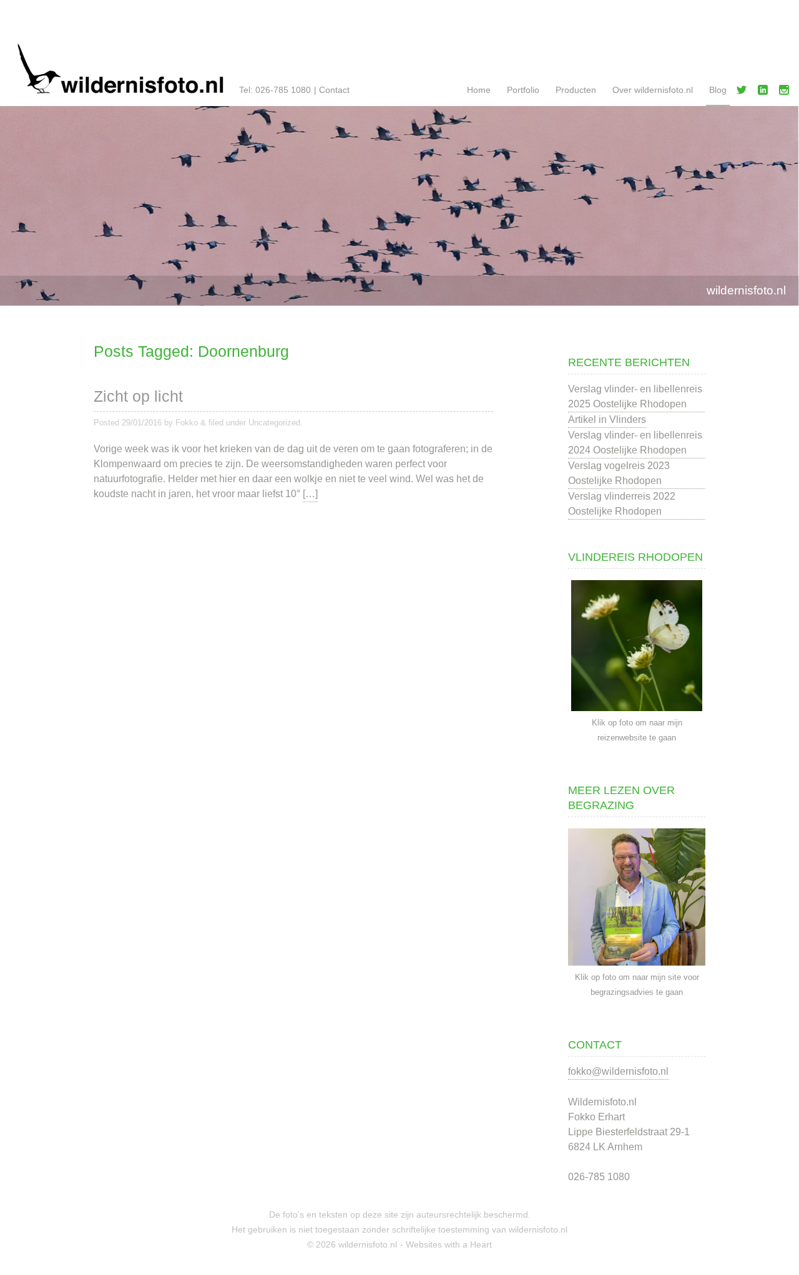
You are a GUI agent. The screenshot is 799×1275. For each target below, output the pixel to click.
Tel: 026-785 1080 (275, 90)
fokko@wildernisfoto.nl (618, 1071)
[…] (310, 493)
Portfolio (523, 90)
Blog (718, 90)
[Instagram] (786, 92)
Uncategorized (274, 422)
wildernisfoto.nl (746, 290)
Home (479, 90)
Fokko (186, 422)
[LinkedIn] (765, 92)
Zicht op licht (138, 396)
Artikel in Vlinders (607, 419)
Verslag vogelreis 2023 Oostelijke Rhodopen (619, 473)
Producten (576, 90)
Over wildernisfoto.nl (652, 90)
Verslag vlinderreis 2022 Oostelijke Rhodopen (621, 503)
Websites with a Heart (449, 1244)
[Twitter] (744, 92)
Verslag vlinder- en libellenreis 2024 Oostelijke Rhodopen (635, 442)
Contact (334, 90)
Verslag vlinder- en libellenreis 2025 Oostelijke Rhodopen (635, 396)
